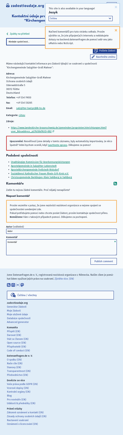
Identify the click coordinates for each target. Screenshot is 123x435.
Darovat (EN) (14, 335)
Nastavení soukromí (17, 420)
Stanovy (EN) (14, 367)
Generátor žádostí (16, 306)
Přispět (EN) (13, 331)
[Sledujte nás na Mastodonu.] (22, 284)
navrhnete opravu (57, 145)
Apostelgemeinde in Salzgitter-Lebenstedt (34, 165)
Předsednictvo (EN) (17, 375)
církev (22, 115)
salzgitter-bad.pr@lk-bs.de (30, 108)
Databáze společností (18, 318)
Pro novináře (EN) (16, 399)
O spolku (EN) (14, 359)
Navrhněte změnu (105, 56)
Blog (9, 395)
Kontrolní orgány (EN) (18, 391)
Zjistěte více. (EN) (64, 278)
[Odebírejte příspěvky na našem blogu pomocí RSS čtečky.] (8, 284)
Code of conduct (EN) (18, 350)
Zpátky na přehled (19, 33)
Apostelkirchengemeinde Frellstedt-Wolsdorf (35, 169)
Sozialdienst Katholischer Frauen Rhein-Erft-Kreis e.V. (40, 173)
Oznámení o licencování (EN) (22, 424)
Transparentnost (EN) (18, 371)
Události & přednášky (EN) (21, 403)
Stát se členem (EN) (17, 339)
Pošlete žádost (107, 50)
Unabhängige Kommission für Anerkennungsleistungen (40, 162)
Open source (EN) (16, 342)
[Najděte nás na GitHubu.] (13, 284)
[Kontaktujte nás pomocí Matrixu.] (18, 284)
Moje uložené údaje (17, 314)
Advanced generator (18, 322)
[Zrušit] (116, 7)
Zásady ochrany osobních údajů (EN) (26, 416)
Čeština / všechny (27, 295)
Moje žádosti (14, 310)
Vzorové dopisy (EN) (18, 388)
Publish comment (103, 261)
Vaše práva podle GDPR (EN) (22, 384)
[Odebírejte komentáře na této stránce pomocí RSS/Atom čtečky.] (115, 183)
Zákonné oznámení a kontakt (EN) (25, 412)
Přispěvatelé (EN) (16, 346)
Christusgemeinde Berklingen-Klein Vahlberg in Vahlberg (41, 177)
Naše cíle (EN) (14, 363)
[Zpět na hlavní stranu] (25, 6)
